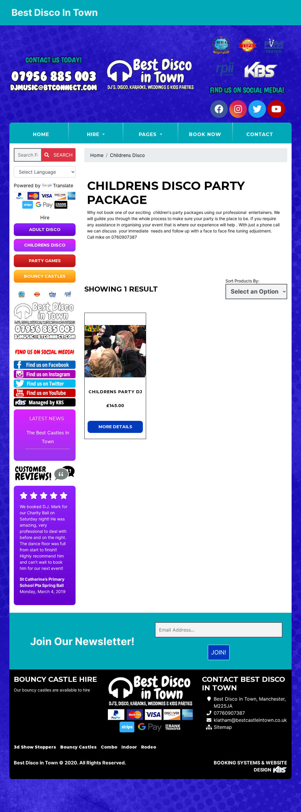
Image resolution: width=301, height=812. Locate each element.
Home (50, 134)
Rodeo (148, 747)
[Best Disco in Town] (150, 74)
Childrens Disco (45, 245)
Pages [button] (148, 134)
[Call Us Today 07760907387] (45, 328)
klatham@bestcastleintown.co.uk (250, 720)
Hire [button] (94, 134)
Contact (259, 134)
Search (62, 155)
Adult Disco (45, 229)
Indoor (129, 747)
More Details (115, 426)
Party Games (45, 260)
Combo (109, 747)
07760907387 (229, 713)
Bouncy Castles (45, 276)
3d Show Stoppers (35, 747)
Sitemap (223, 727)
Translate (63, 185)
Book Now (205, 134)
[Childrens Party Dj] (115, 351)
